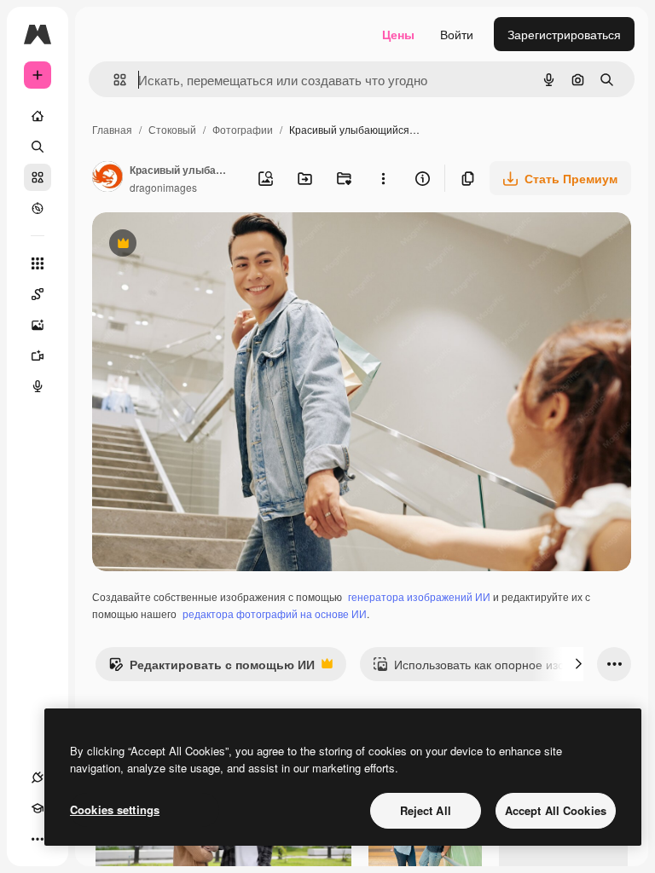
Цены (398, 34)
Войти (456, 34)
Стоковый (172, 129)
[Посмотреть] (37, 208)
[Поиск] (37, 146)
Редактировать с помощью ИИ (211, 668)
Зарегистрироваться (564, 34)
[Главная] (37, 116)
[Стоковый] (37, 177)
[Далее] (578, 664)
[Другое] (37, 839)
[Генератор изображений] (37, 324)
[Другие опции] (383, 178)
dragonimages (163, 187)
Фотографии (242, 129)
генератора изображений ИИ (419, 596)
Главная (112, 129)
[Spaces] (37, 294)
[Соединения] (37, 777)
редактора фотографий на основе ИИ (275, 613)
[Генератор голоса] (37, 386)
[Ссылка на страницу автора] (107, 178)
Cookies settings (114, 809)
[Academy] (37, 808)
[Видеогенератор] (37, 355)
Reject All (425, 810)
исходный (206, 245)
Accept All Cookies (555, 810)
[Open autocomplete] (113, 79)
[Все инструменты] (37, 263)
